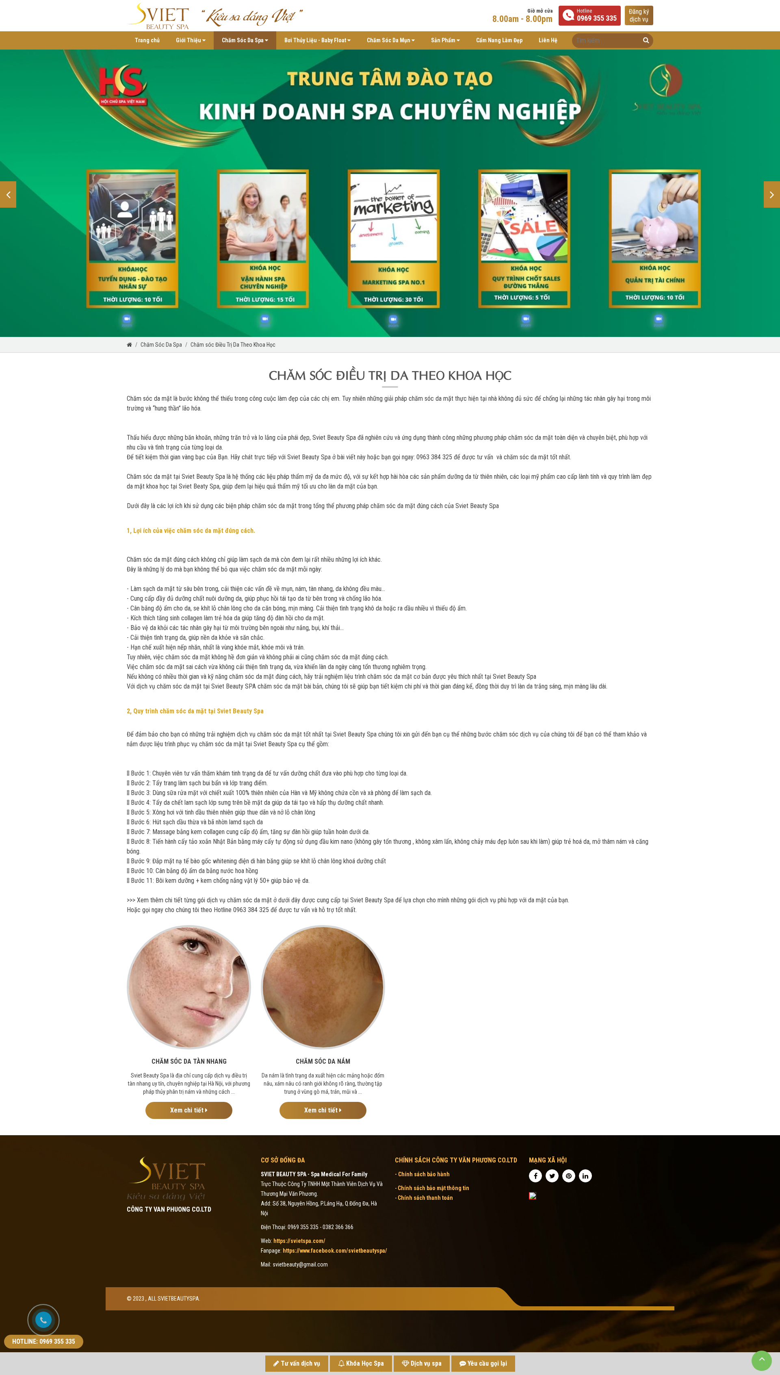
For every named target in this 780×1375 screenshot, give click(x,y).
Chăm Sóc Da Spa (243, 40)
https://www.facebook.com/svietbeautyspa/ (335, 1250)
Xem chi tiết (187, 1110)
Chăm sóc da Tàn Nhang (189, 1061)
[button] (8, 194)
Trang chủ (147, 40)
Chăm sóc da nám (323, 1061)
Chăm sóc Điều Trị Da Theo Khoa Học (233, 344)
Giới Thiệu (189, 40)
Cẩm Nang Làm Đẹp (499, 40)
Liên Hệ (548, 40)
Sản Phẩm (444, 40)
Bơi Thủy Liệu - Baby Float (315, 40)
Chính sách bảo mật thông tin (433, 1188)
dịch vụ (639, 15)
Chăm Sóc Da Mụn (389, 40)
